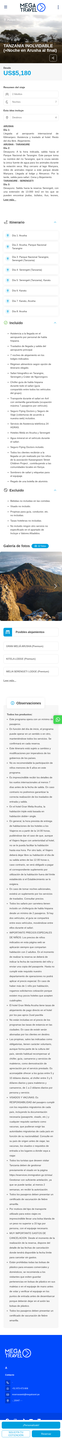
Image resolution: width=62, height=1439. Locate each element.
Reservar (46, 1433)
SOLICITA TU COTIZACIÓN (15, 1434)
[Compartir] (53, 58)
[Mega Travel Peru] (18, 1353)
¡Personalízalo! (31, 1425)
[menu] (58, 7)
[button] (9, 200)
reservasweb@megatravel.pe (26, 1394)
